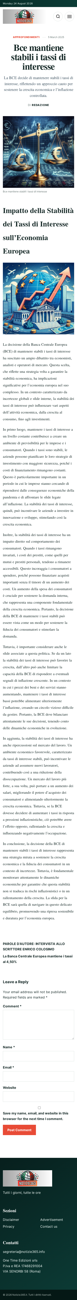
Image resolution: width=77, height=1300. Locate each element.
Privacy (8, 1226)
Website (9, 1088)
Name (9, 1047)
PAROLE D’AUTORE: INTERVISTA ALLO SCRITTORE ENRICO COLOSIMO (34, 946)
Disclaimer (11, 1220)
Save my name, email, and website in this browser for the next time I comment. (35, 1116)
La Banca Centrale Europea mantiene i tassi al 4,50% (37, 959)
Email (8, 1067)
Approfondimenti (26, 37)
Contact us (48, 1226)
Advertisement (51, 1220)
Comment (12, 1006)
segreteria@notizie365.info (24, 1252)
